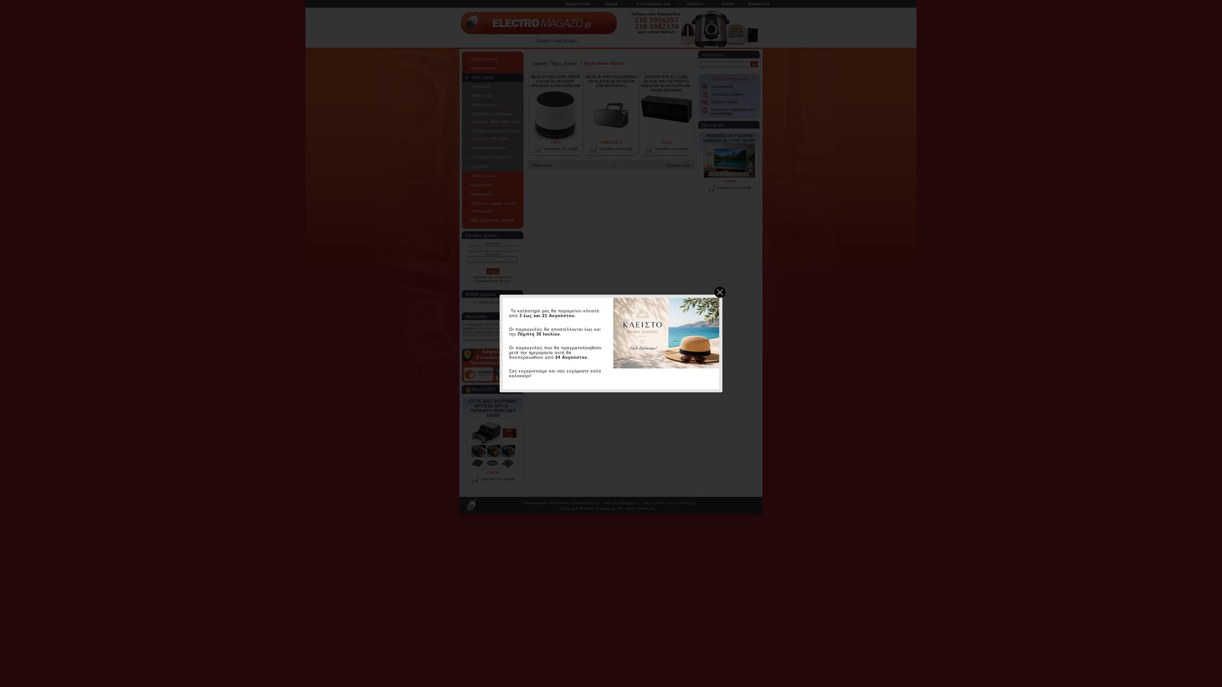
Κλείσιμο (720, 292)
